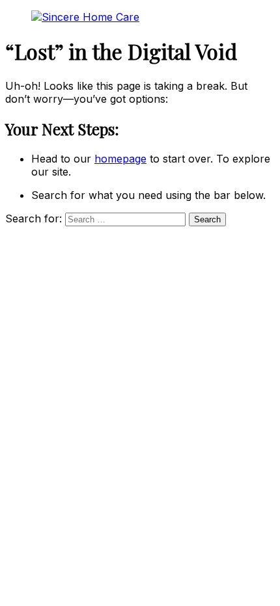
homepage (120, 158)
